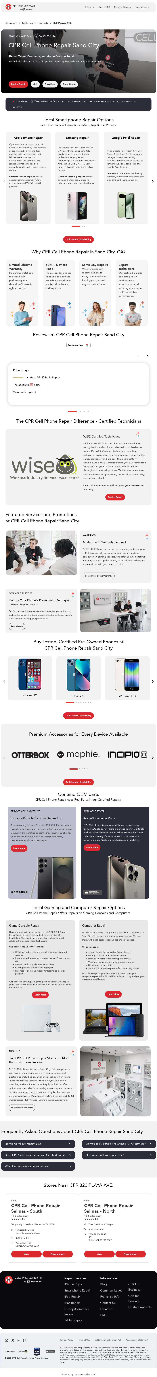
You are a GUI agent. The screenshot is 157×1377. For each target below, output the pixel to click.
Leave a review (76, 345)
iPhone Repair (74, 1284)
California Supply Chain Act (108, 1339)
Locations (106, 1309)
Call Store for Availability (78, 239)
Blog (103, 1284)
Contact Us (108, 1303)
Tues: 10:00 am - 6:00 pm (49, 101)
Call (35, 84)
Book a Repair (18, 84)
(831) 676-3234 (23, 1238)
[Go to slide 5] (83, 702)
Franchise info (109, 1297)
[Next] (152, 181)
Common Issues (111, 1290)
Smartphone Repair (77, 1290)
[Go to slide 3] (84, 226)
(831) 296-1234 (96, 1229)
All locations (11, 23)
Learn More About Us (22, 1107)
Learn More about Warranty (98, 575)
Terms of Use (84, 1339)
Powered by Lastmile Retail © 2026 (79, 1374)
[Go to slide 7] (88, 702)
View (26, 1254)
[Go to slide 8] (90, 702)
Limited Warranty (140, 1307)
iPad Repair (72, 1297)
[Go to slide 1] (76, 226)
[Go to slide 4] (88, 411)
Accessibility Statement (137, 1339)
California (27, 23)
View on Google (25, 392)
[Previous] (4, 181)
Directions (50, 84)
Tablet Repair (73, 1320)
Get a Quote (69, 84)
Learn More (17, 626)
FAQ (103, 1315)
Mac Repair (72, 1303)
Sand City (43, 23)
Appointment (57, 1254)
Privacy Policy (66, 1339)
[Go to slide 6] (85, 702)
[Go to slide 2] (82, 226)
